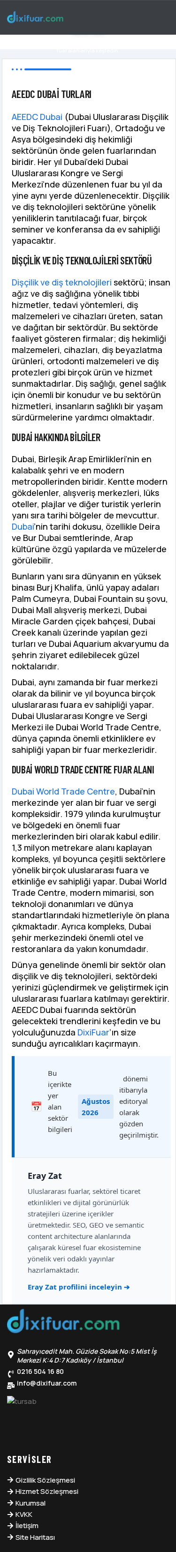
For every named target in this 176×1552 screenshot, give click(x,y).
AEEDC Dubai (37, 116)
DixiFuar (93, 1032)
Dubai (23, 526)
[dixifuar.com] (35, 18)
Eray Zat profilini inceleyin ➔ (79, 1286)
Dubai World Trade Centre (63, 791)
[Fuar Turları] (63, 1323)
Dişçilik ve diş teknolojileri (62, 282)
